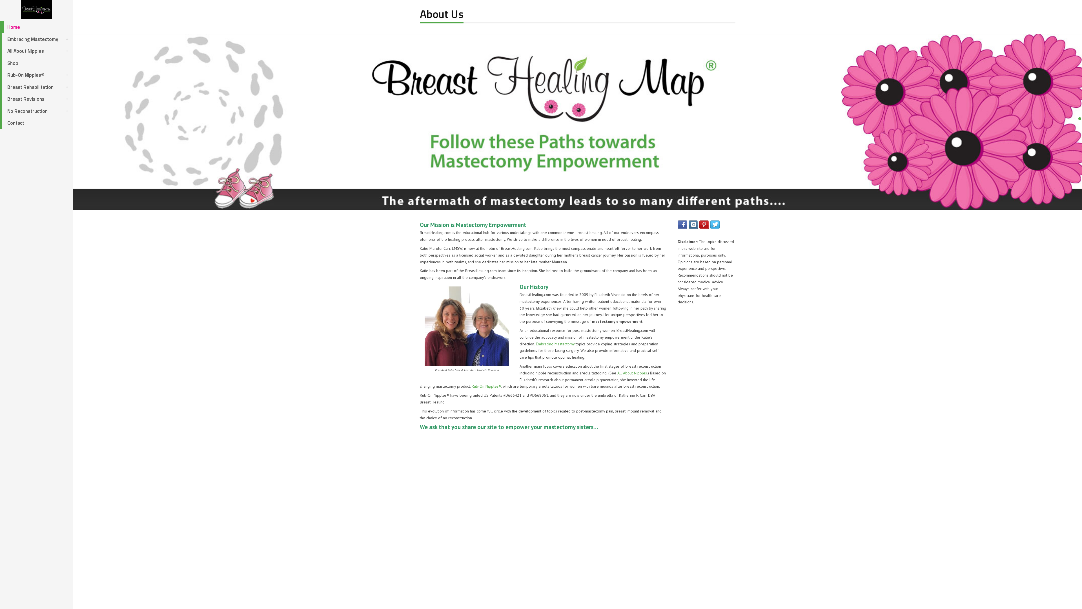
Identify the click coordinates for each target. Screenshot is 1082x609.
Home (13, 27)
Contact (15, 123)
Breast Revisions (26, 99)
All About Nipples (25, 51)
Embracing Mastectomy (32, 39)
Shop (12, 63)
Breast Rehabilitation (30, 87)
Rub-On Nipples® (25, 75)
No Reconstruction (27, 111)
